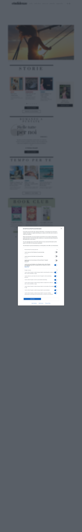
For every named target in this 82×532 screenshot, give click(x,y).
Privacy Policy (47, 303)
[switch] (55, 252)
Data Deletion (34, 303)
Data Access (41, 303)
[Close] (62, 229)
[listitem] (41, 249)
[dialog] (41, 266)
